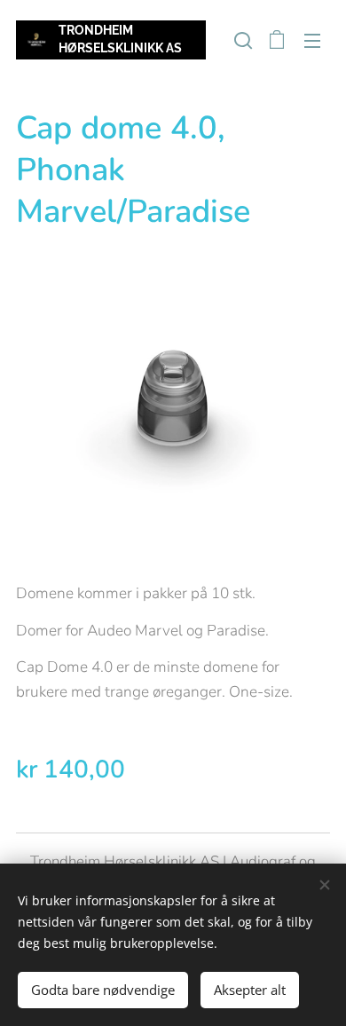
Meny (312, 40)
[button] (241, 40)
